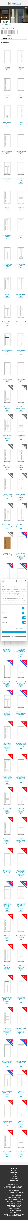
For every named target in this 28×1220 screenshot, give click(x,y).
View (7, 69)
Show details (19, 628)
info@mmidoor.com (16, 1186)
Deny (14, 639)
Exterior (14, 1168)
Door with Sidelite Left (17, 32)
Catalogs (14, 1176)
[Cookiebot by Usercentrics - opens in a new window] (16, 581)
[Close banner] (25, 581)
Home (3, 24)
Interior (14, 1170)
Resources (14, 1179)
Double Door (5, 32)
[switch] (24, 613)
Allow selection (14, 636)
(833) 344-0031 (16, 1184)
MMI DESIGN (14, 1181)
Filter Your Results (7, 38)
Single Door (2, 32)
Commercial (14, 1172)
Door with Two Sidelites (10, 32)
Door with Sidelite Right (13, 32)
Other (14, 1174)
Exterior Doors (8, 24)
